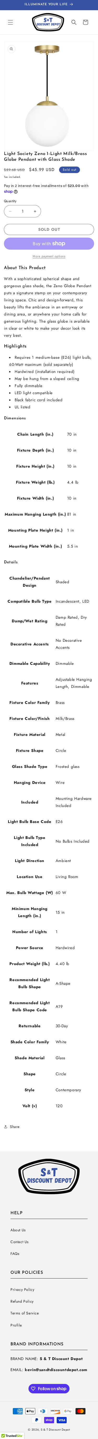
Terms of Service (24, 1313)
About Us (18, 1230)
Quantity (10, 201)
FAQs (14, 1253)
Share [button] (15, 1126)
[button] (10, 22)
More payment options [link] (49, 256)
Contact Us (19, 1241)
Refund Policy (22, 1301)
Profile (16, 1325)
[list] (49, 96)
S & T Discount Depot (55, 1429)
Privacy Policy (22, 1289)
